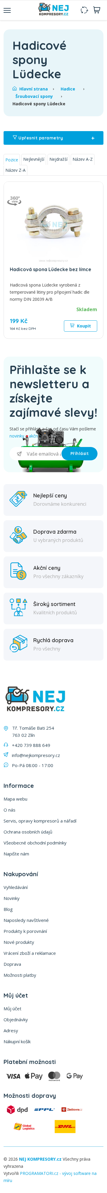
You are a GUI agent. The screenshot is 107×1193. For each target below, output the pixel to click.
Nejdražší (58, 159)
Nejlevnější (33, 159)
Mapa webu (15, 799)
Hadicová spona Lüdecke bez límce (50, 269)
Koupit (83, 326)
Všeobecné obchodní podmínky (35, 843)
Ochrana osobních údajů (28, 832)
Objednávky (16, 1019)
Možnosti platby (20, 975)
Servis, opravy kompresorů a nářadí (40, 821)
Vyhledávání (16, 887)
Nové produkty (19, 942)
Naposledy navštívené (26, 920)
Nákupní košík (17, 1041)
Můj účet (12, 1008)
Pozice (11, 160)
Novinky (12, 898)
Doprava (12, 964)
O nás (9, 810)
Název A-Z (83, 159)
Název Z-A (15, 170)
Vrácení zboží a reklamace (30, 953)
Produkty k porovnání (25, 931)
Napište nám (16, 854)
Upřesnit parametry (56, 137)
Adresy (11, 1030)
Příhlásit (79, 453)
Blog (8, 909)
